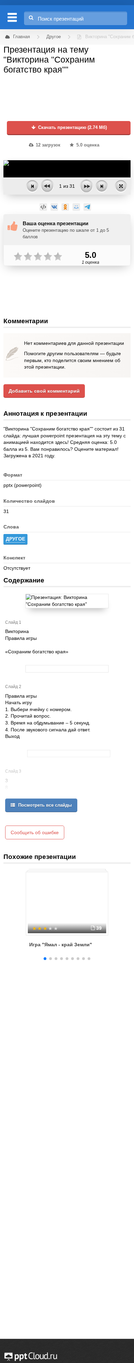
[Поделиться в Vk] (54, 207)
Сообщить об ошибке (35, 832)
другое (15, 539)
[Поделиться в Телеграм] (87, 207)
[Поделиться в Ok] (65, 207)
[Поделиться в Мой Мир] (76, 207)
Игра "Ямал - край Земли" (60, 944)
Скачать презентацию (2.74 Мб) (72, 127)
